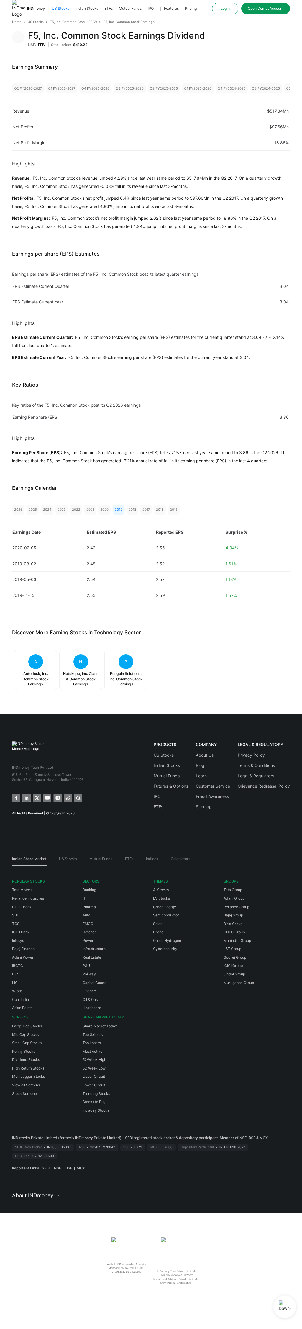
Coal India (20, 999)
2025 (33, 509)
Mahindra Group (237, 940)
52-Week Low (94, 1068)
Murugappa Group (239, 982)
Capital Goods (94, 982)
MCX (81, 1168)
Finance (89, 991)
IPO (151, 8)
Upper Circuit (94, 1076)
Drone (158, 932)
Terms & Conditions (256, 765)
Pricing (191, 8)
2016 (160, 509)
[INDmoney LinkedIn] (26, 797)
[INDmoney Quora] (77, 797)
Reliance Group (236, 907)
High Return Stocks (28, 1068)
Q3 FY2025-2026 (130, 88)
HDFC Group (234, 932)
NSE (57, 1168)
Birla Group (233, 923)
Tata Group (233, 890)
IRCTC (17, 965)
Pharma (89, 907)
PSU (86, 965)
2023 (62, 509)
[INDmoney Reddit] (67, 797)
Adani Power (23, 957)
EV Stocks (161, 898)
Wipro (17, 991)
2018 (132, 509)
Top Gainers (93, 1034)
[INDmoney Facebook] (15, 797)
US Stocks (60, 8)
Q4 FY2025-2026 (95, 88)
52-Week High (94, 1059)
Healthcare (92, 1008)
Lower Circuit (94, 1085)
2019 (118, 509)
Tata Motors (22, 890)
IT (84, 898)
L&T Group (232, 949)
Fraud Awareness (212, 796)
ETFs (108, 8)
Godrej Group (235, 957)
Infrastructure (94, 949)
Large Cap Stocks (27, 1026)
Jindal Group (234, 974)
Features (171, 8)
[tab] (29, 861)
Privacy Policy (251, 755)
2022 (76, 509)
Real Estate (92, 957)
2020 (104, 509)
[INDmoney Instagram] (57, 797)
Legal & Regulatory (256, 775)
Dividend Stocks (26, 1059)
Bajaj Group (233, 915)
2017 (146, 509)
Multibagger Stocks (28, 1076)
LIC (15, 982)
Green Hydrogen (167, 940)
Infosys (18, 940)
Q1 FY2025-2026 (197, 88)
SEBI (46, 1168)
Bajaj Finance (23, 949)
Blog (200, 765)
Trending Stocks (96, 1093)
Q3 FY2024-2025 (266, 88)
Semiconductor (166, 915)
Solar (157, 923)
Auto (86, 915)
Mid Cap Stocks (25, 1034)
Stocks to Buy (94, 1102)
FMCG (88, 923)
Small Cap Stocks (27, 1043)
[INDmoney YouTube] (46, 797)
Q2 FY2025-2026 (164, 88)
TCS (15, 923)
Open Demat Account (265, 8)
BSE (68, 1168)
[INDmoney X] (36, 797)
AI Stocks (161, 890)
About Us (205, 755)
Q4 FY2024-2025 (232, 88)
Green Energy (164, 907)
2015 (174, 509)
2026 (18, 509)
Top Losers (92, 1043)
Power (88, 940)
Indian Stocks (87, 8)
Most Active (92, 1051)
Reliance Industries (28, 898)
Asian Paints (22, 1008)
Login (225, 8)
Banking (89, 890)
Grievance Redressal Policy (264, 785)
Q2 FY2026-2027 (28, 88)
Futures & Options (171, 785)
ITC (15, 974)
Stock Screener (25, 1093)
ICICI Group (233, 965)
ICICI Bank (20, 932)
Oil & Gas (90, 999)
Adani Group (234, 898)
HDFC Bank (22, 907)
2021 (90, 509)
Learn (201, 775)
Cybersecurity (165, 949)
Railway (89, 974)
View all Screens (26, 1085)
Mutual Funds (130, 8)
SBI (15, 915)
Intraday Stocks (96, 1110)
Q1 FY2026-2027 (61, 88)
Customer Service (213, 785)
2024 (47, 509)
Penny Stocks (23, 1051)
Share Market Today (100, 1026)
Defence (90, 932)
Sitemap (204, 806)
